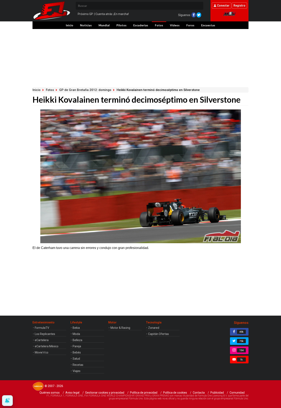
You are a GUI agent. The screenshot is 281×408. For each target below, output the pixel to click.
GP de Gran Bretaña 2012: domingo (85, 90)
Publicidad (217, 392)
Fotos (159, 25)
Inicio (69, 25)
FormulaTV (42, 327)
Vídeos (175, 25)
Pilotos (121, 25)
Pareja (77, 346)
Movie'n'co (41, 352)
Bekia (76, 327)
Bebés (77, 352)
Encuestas (208, 25)
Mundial (104, 25)
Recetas (78, 364)
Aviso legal (72, 392)
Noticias (86, 25)
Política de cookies (175, 392)
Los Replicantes (45, 334)
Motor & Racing (120, 327)
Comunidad (237, 392)
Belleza (77, 340)
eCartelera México (46, 346)
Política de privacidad (143, 392)
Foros (190, 25)
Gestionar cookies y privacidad (104, 392)
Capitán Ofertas (158, 334)
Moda (76, 334)
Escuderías (140, 25)
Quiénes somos (49, 392)
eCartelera (42, 340)
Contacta (199, 392)
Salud (76, 358)
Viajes (76, 371)
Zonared (153, 327)
